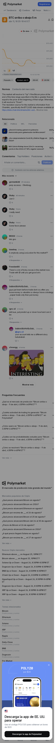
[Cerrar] (49, 665)
